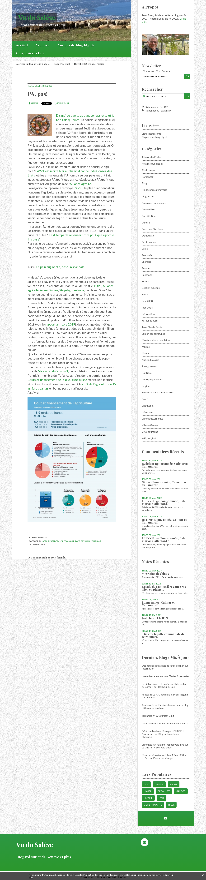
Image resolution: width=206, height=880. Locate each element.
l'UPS (97, 286)
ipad (161, 798)
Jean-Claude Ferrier (152, 327)
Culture (146, 222)
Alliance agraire (80, 184)
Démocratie (148, 235)
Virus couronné (150, 431)
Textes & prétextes (179, 676)
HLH (145, 520)
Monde (145, 353)
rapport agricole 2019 (60, 324)
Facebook (147, 274)
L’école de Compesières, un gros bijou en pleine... (164, 588)
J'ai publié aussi (150, 320)
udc (146, 784)
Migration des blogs (155, 574)
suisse (173, 784)
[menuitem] (22, 45)
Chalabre (150, 697)
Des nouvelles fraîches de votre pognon (163, 665)
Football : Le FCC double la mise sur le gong (165, 694)
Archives (43, 45)
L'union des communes (153, 333)
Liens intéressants (151, 133)
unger (148, 791)
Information (148, 314)
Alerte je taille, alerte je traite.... (33, 63)
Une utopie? (148, 405)
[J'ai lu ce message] (202, 875)
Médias (146, 346)
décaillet (164, 791)
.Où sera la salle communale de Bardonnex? (163, 635)
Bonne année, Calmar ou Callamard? (165, 465)
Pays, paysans (82, 541)
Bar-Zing (169, 715)
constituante (153, 804)
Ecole (145, 248)
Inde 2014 (147, 307)
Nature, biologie (150, 359)
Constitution (148, 216)
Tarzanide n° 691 (151, 715)
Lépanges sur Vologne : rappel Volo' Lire (163, 744)
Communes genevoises (154, 203)
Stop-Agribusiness (71, 290)
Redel (146, 464)
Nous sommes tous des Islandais (159, 723)
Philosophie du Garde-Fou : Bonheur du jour (164, 685)
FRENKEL (148, 501)
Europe (146, 268)
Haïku (145, 294)
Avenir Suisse (49, 290)
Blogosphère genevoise (154, 189)
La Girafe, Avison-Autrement (157, 747)
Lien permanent (38, 537)
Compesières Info (30, 53)
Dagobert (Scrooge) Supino (89, 63)
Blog (144, 183)
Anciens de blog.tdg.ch (76, 45)
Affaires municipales (153, 163)
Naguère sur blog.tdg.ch (154, 137)
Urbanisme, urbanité (152, 418)
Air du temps (148, 170)
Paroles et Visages (163, 758)
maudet (181, 791)
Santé (145, 399)
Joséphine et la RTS (155, 618)
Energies (146, 261)
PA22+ (78, 188)
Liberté (184, 723)
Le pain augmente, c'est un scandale (60, 267)
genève (159, 784)
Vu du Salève (36, 17)
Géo (144, 482)
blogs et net (148, 196)
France (145, 281)
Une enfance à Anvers (153, 676)
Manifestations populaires (156, 340)
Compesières (149, 209)
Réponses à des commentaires (158, 392)
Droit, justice (149, 242)
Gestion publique (151, 287)
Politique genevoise (152, 379)
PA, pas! (37, 93)
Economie (69, 541)
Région (146, 386)
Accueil (22, 45)
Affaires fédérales (52, 541)
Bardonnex (148, 176)
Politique (95, 541)
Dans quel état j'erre (152, 229)
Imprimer (63, 103)
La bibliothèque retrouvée (155, 684)
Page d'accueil (62, 63)
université (147, 412)
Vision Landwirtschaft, (53, 371)
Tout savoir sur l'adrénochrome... (159, 705)
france (148, 798)
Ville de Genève (150, 425)
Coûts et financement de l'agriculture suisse (57, 380)
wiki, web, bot (149, 438)
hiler (171, 804)
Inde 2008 (147, 301)
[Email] (165, 818)
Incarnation (148, 668)
